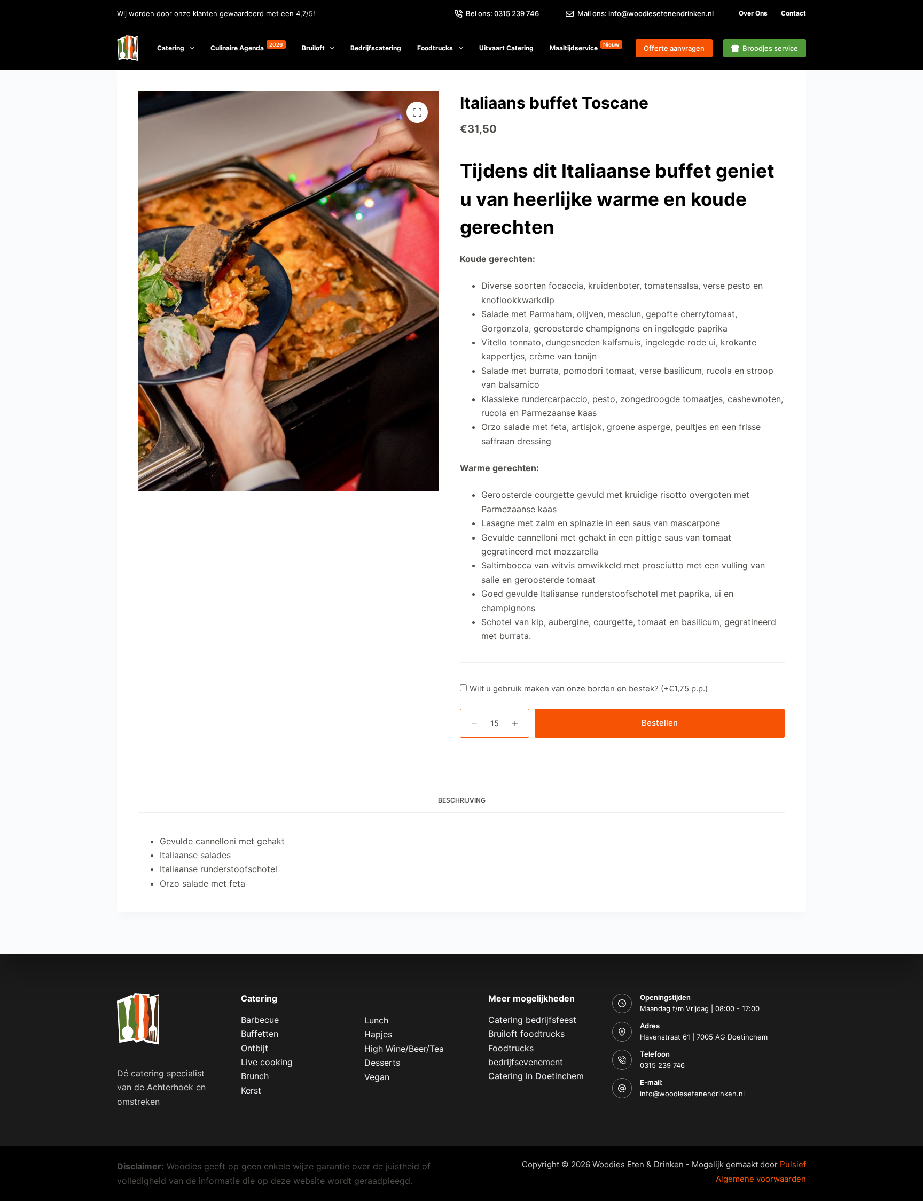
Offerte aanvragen (674, 48)
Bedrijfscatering (375, 48)
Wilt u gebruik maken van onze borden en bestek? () (589, 688)
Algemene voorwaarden (761, 1179)
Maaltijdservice (585, 46)
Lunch (376, 1020)
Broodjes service (770, 48)
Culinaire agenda (246, 46)
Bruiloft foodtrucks (526, 1033)
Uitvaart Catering (506, 48)
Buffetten (259, 1033)
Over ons (753, 13)
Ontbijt (254, 1048)
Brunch (255, 1076)
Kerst (251, 1090)
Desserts (382, 1062)
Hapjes (378, 1034)
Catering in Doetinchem (536, 1076)
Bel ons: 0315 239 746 (502, 13)
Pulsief (793, 1164)
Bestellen (660, 723)
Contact (793, 13)
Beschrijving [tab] (462, 800)
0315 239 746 (662, 1065)
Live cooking (267, 1062)
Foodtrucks (435, 48)
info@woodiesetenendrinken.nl (692, 1093)
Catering (170, 48)
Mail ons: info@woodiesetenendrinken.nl (645, 13)
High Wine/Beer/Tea (404, 1048)
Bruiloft (313, 48)
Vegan (376, 1077)
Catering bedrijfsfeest (532, 1019)
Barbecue (260, 1019)
